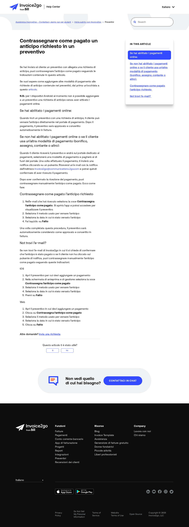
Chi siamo (139, 435)
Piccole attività (102, 450)
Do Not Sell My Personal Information (79, 514)
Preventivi (109, 22)
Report (59, 450)
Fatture (59, 431)
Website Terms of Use (117, 514)
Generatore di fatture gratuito (111, 442)
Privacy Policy (58, 514)
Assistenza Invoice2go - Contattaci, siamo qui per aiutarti (43, 22)
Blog (96, 431)
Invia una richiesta (49, 334)
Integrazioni (61, 454)
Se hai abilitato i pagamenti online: (146, 55)
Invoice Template (104, 435)
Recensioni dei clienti (67, 462)
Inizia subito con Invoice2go (87, 22)
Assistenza (100, 439)
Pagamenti (61, 435)
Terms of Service (96, 514)
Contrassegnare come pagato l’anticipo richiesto (147, 87)
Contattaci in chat (123, 380)
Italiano (20, 480)
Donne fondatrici (104, 446)
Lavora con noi (142, 431)
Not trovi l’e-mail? (140, 96)
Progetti (59, 446)
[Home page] (25, 6)
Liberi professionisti (105, 454)
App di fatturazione (66, 442)
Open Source (136, 514)
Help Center (53, 6)
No (67, 350)
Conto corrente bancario (69, 439)
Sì (52, 350)
